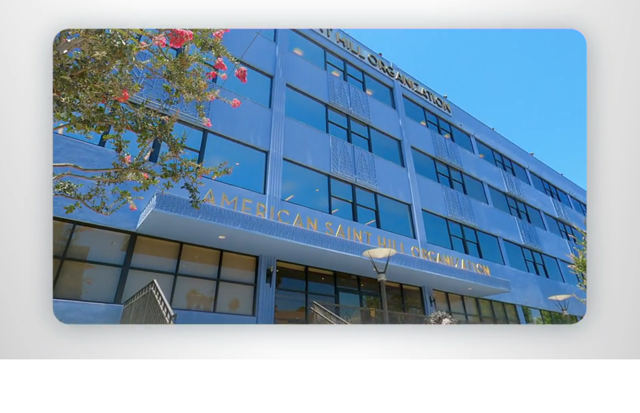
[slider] (335, 352)
